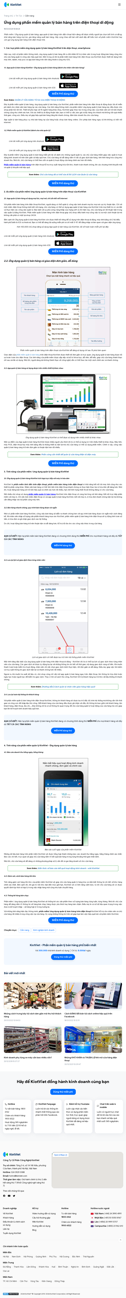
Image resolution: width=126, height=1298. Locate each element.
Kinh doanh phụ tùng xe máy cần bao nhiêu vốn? (28, 1057)
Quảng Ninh (41, 1256)
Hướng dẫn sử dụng (41, 1226)
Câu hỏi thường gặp (41, 1218)
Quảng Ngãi (98, 1267)
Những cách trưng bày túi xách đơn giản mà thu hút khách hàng (32, 1015)
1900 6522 (9, 1119)
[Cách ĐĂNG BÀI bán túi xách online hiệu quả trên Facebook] (93, 996)
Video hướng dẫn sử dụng (44, 1213)
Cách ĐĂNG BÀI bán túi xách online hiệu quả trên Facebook (88, 1015)
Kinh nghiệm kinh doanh (43, 930)
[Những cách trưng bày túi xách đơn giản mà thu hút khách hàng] (33, 996)
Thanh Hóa (19, 1267)
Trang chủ (8, 16)
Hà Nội (6, 1256)
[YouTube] (9, 1196)
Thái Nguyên (88, 1256)
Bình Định (86, 1267)
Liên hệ (6, 1229)
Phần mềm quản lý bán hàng (60, 945)
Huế (53, 1267)
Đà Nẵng (7, 1267)
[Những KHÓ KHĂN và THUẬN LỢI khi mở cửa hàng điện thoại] (93, 1040)
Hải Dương (64, 1256)
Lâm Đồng (31, 1267)
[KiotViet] (12, 4)
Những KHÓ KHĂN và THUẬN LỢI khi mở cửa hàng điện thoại (90, 1059)
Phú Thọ (53, 1256)
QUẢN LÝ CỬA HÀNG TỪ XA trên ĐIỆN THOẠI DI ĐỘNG (40, 100)
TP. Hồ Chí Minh (10, 1281)
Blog (34, 1230)
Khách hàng (8, 1218)
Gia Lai (6, 1271)
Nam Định (16, 1256)
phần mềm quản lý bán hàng (28, 355)
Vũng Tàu (34, 1281)
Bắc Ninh (76, 1256)
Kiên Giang (47, 1281)
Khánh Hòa (44, 1267)
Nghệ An (75, 1267)
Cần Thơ (23, 1281)
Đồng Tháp (60, 1281)
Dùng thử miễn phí (63, 957)
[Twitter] (14, 1196)
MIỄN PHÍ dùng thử (63, 93)
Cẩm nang (29, 16)
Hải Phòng (28, 1256)
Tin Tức (19, 16)
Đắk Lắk (110, 1267)
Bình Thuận (63, 1267)
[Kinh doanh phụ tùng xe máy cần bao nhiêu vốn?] (33, 1040)
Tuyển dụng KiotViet (12, 1233)
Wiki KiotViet (37, 1222)
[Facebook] (4, 1196)
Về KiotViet (8, 1213)
